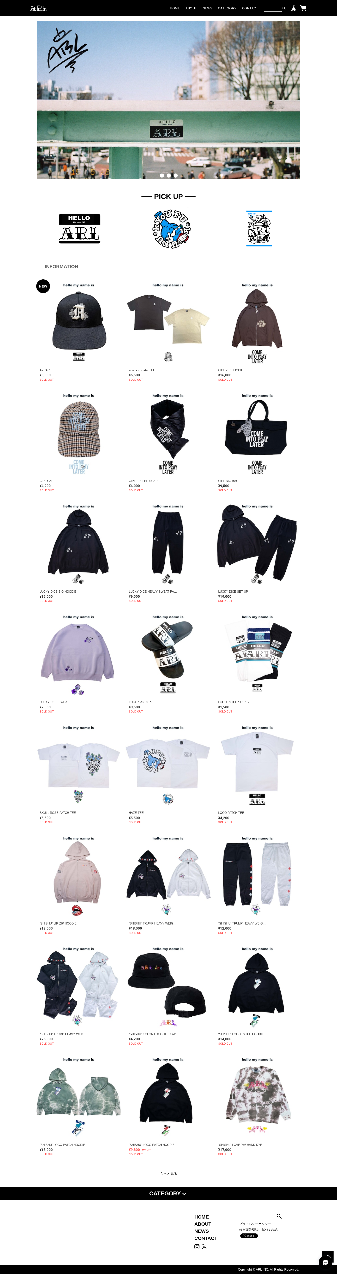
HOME (175, 8)
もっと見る (168, 1173)
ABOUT (191, 8)
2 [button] (168, 182)
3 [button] (175, 182)
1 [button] (161, 182)
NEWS (208, 8)
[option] (168, 97)
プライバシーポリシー (255, 1224)
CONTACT (250, 8)
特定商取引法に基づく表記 (258, 1230)
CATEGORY (227, 8)
